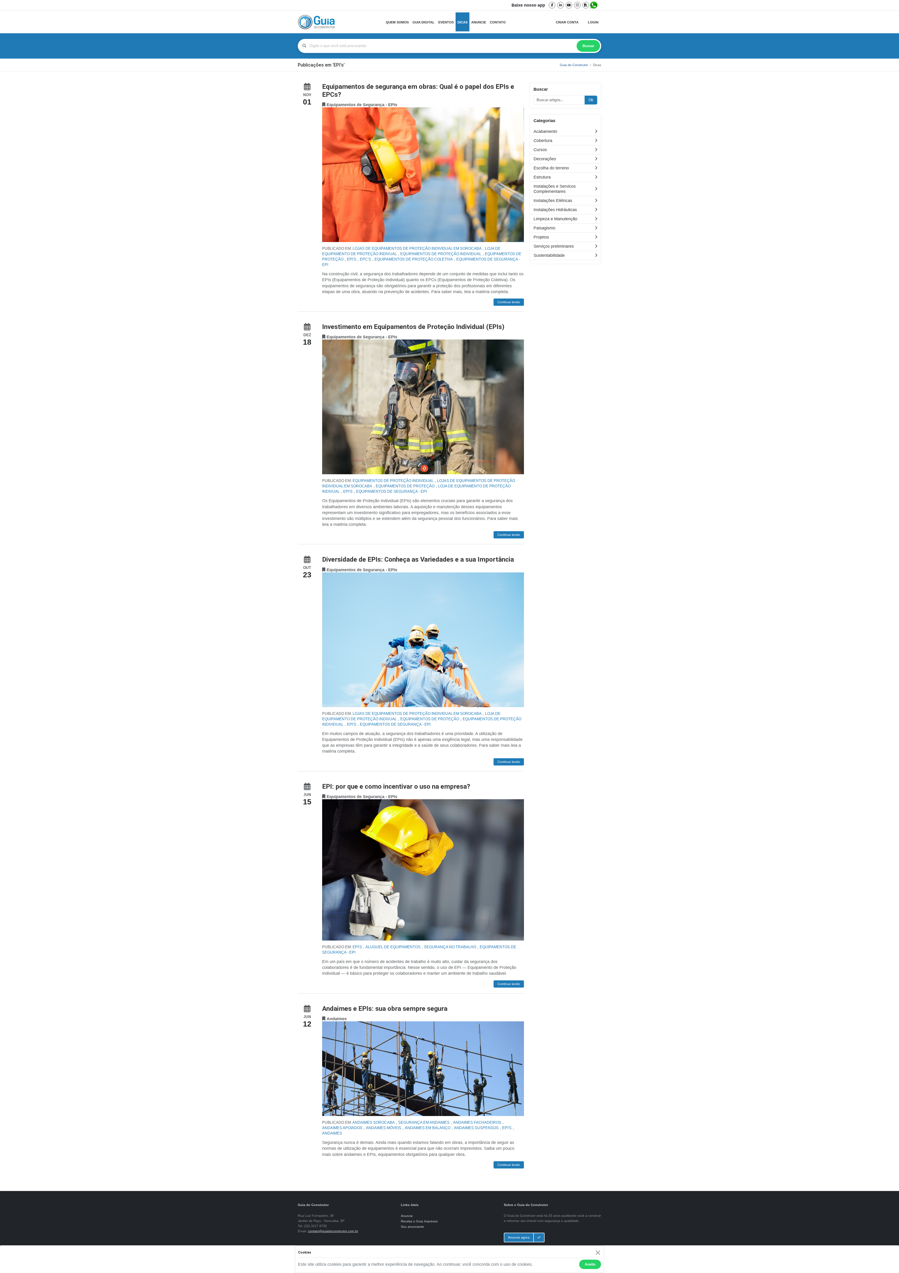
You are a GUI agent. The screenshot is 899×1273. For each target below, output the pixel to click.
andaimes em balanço (427, 1128)
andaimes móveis (383, 1128)
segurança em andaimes (424, 1122)
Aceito (590, 1264)
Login (593, 22)
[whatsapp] (594, 5)
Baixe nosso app (528, 5)
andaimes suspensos (476, 1128)
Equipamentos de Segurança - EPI (391, 491)
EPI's (351, 259)
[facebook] (552, 5)
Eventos (446, 22)
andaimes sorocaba (373, 1122)
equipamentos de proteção (405, 486)
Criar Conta (567, 22)
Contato (498, 22)
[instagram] (577, 5)
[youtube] (569, 5)
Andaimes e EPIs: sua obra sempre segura (384, 1008)
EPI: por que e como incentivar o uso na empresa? (396, 786)
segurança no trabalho (450, 947)
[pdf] (585, 5)
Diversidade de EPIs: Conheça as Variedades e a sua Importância (418, 559)
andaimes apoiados (342, 1128)
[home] (316, 22)
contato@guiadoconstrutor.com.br (333, 1231)
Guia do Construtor (574, 65)
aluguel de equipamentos (392, 947)
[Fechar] (598, 1252)
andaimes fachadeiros (477, 1122)
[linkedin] (560, 5)
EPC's (365, 259)
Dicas (462, 22)
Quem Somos (397, 22)
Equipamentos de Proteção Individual (440, 254)
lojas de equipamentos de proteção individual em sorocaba (417, 248)
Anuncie (478, 22)
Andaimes (332, 1133)
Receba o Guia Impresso (419, 1221)
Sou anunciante (412, 1226)
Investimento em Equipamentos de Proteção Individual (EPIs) (413, 327)
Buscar (588, 46)
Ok (591, 100)
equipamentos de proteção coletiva (414, 259)
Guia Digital (424, 22)
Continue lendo (508, 302)
